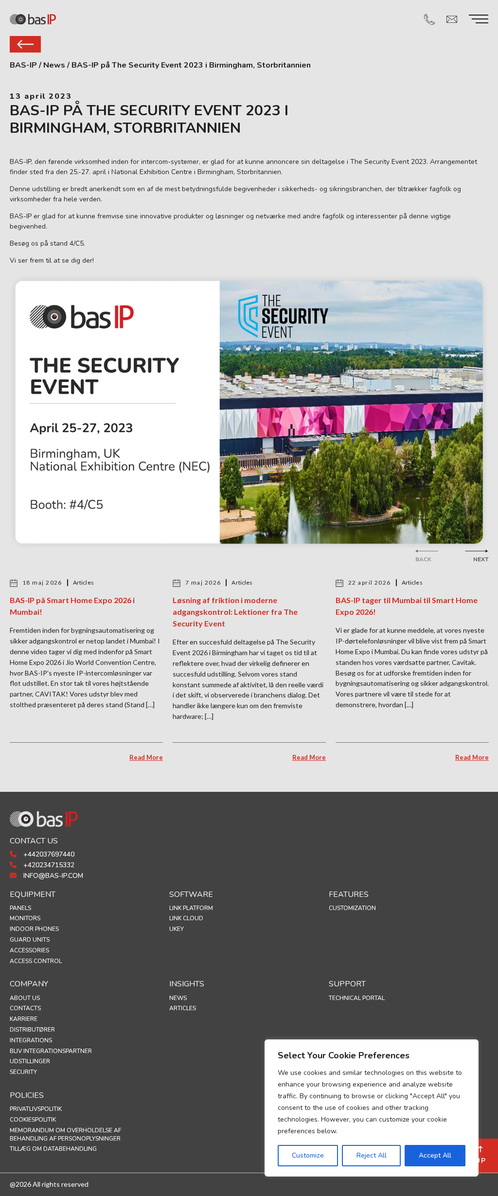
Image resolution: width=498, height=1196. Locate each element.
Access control (36, 961)
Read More (146, 757)
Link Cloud (186, 918)
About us (25, 998)
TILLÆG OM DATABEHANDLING (53, 1149)
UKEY (176, 929)
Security (23, 1072)
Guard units (30, 940)
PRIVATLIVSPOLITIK (36, 1109)
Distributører (32, 1030)
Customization (352, 908)
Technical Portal (357, 998)
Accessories (29, 950)
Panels (20, 908)
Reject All (371, 1155)
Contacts (25, 1008)
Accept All (435, 1155)
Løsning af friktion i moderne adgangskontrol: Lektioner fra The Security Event (235, 611)
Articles (182, 1008)
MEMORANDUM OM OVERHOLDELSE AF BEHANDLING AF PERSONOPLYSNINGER (65, 1134)
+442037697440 (47, 854)
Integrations (31, 1040)
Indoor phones (34, 929)
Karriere (23, 1019)
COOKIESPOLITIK (33, 1120)
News (178, 998)
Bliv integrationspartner (51, 1051)
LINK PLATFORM (191, 908)
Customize (308, 1155)
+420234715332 (47, 865)
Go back (25, 44)
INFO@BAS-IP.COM (52, 875)
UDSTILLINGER (30, 1061)
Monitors (25, 918)
